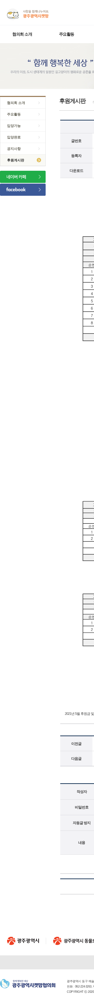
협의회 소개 (22, 34)
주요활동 (66, 34)
